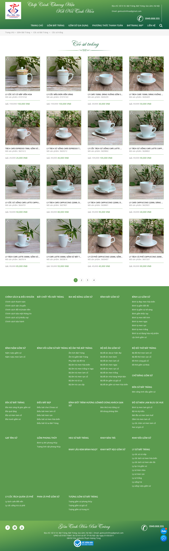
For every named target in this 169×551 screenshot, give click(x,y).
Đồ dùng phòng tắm (109, 411)
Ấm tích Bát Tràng (76, 353)
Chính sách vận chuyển (15, 305)
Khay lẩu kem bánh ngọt (83, 449)
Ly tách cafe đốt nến (14, 501)
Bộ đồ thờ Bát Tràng (144, 348)
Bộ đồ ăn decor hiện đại (110, 353)
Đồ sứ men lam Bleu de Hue (147, 402)
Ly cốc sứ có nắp (139, 454)
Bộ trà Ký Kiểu (138, 411)
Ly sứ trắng (137, 478)
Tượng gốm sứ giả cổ (78, 505)
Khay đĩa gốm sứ (141, 437)
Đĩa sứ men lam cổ (13, 415)
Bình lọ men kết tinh (141, 317)
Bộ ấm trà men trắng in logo (81, 368)
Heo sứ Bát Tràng (79, 437)
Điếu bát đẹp (44, 402)
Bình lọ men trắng (140, 329)
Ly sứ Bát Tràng (141, 449)
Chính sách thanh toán (15, 301)
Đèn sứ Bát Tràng (142, 387)
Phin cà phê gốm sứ (48, 496)
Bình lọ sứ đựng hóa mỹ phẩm (145, 333)
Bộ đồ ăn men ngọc (108, 364)
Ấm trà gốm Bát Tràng (78, 357)
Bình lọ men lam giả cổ (142, 407)
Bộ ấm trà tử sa (75, 380)
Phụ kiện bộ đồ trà (77, 361)
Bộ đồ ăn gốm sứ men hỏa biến (114, 384)
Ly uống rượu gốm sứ (141, 486)
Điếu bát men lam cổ (46, 411)
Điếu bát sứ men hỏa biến (48, 419)
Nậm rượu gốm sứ (13, 353)
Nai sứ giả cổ (137, 427)
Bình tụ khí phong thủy (47, 442)
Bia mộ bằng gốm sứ (80, 296)
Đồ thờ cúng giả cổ (140, 361)
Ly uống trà (137, 482)
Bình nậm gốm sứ (15, 348)
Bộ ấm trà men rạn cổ (78, 376)
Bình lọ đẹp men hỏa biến (143, 301)
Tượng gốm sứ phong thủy (80, 501)
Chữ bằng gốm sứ (142, 375)
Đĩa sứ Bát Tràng (15, 402)
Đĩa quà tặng (11, 411)
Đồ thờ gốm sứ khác (141, 364)
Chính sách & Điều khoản (19, 296)
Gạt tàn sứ (11, 437)
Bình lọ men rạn (139, 325)
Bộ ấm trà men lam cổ (78, 372)
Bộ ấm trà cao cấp (76, 384)
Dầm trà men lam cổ (141, 419)
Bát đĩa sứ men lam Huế (142, 415)
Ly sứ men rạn (138, 474)
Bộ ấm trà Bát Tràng (80, 348)
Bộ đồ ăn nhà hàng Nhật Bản (113, 376)
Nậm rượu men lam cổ (15, 357)
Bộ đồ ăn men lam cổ (109, 361)
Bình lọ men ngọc (139, 321)
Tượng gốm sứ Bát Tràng (83, 496)
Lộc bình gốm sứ (139, 337)
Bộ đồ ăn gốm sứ (110, 348)
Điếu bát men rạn (45, 415)
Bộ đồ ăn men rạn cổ (109, 368)
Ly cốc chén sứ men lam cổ (144, 423)
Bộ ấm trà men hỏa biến (79, 364)
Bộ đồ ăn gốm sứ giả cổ (110, 380)
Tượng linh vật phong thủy (48, 446)
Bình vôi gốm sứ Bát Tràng (52, 348)
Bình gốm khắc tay (140, 313)
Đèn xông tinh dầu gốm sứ (143, 392)
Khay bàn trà (108, 437)
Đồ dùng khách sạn (111, 402)
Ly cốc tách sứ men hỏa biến (144, 458)
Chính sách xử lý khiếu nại (17, 317)
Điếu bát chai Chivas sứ (47, 407)
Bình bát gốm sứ (109, 296)
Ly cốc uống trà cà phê (15, 505)
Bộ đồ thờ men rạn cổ (141, 357)
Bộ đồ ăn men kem (108, 357)
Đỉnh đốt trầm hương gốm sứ (84, 404)
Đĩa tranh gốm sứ (13, 419)
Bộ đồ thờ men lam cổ (141, 353)
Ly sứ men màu (138, 470)
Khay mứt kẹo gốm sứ (112, 449)
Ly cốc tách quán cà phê (19, 496)
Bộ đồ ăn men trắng (109, 372)
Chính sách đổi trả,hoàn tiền (17, 309)
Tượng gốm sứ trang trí (79, 509)
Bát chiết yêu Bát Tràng (50, 296)
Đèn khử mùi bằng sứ (109, 407)
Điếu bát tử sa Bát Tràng (47, 423)
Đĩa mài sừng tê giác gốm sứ (17, 407)
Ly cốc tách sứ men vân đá (143, 462)
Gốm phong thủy (47, 437)
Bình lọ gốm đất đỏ (140, 305)
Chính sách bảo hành (14, 321)
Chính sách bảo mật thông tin (18, 313)
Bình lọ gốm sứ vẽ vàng (142, 309)
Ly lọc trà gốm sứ (139, 466)
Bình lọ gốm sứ (141, 296)
